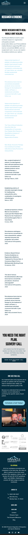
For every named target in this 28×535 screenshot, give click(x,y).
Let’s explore (7, 349)
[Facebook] (9, 532)
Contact (14, 512)
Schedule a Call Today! (14, 403)
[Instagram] (12, 532)
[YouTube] (18, 532)
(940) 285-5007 (14, 494)
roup (21, 263)
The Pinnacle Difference (14, 517)
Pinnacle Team (14, 515)
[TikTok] (15, 532)
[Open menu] (24, 2)
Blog (14, 520)
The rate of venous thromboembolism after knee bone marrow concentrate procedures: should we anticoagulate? (13, 279)
